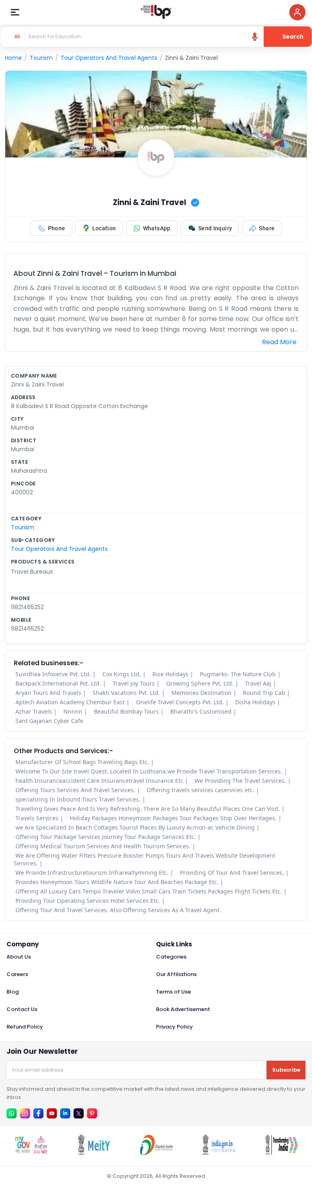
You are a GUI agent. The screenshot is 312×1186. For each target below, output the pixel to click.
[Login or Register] (297, 12)
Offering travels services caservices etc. (200, 790)
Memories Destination (201, 693)
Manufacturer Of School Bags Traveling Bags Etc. (82, 762)
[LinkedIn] (65, 1113)
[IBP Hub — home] (156, 12)
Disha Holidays (255, 702)
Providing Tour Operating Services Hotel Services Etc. (87, 900)
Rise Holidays (170, 674)
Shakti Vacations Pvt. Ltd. (126, 693)
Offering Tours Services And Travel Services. (75, 790)
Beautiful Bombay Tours (126, 711)
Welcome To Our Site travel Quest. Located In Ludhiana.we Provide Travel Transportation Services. (148, 771)
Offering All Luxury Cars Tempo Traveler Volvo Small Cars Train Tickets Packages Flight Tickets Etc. (148, 891)
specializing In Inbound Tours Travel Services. (78, 799)
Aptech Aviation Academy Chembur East (70, 702)
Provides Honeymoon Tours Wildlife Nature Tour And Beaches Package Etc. (117, 882)
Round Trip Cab (264, 693)
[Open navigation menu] (15, 12)
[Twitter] (79, 1113)
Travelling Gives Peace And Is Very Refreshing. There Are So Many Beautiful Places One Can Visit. (147, 809)
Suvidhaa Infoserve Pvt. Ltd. (53, 674)
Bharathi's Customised (201, 711)
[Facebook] (38, 1113)
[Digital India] (156, 1153)
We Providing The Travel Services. (240, 780)
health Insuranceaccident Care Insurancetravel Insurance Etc (99, 780)
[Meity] (94, 1153)
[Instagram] (25, 1113)
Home (13, 58)
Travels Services (36, 818)
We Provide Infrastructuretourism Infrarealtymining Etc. (92, 872)
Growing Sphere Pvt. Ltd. (200, 683)
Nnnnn (72, 711)
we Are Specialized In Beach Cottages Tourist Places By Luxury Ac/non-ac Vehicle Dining (135, 827)
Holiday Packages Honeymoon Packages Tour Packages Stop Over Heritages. (173, 818)
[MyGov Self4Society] (31, 1153)
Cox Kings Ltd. (121, 674)
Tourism (41, 58)
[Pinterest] (92, 1113)
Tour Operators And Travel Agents (109, 58)
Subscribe (286, 1070)
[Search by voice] (254, 36)
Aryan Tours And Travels (48, 693)
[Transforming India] (281, 1153)
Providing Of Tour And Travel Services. (232, 872)
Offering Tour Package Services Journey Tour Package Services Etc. (105, 837)
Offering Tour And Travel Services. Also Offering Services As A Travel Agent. (118, 910)
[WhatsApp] (11, 1113)
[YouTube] (52, 1113)
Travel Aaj (258, 683)
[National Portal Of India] (219, 1153)
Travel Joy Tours (134, 683)
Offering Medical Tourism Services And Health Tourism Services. (103, 846)
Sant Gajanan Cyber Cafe (49, 721)
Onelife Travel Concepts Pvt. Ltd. (180, 702)
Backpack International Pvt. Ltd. (58, 683)
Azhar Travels (33, 711)
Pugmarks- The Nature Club (238, 674)
